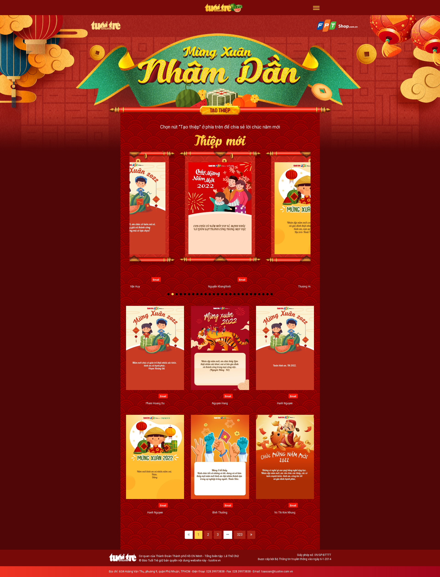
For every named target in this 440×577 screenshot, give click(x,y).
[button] (316, 7)
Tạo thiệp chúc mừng (220, 110)
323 (239, 534)
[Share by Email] (156, 279)
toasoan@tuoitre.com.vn (277, 571)
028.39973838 (215, 571)
